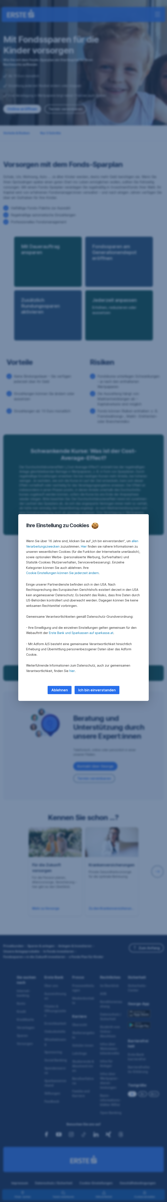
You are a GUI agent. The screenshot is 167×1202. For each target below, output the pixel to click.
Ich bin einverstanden (97, 690)
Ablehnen (59, 690)
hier (72, 671)
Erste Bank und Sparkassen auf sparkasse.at (81, 633)
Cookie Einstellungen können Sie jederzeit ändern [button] (62, 573)
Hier (84, 546)
